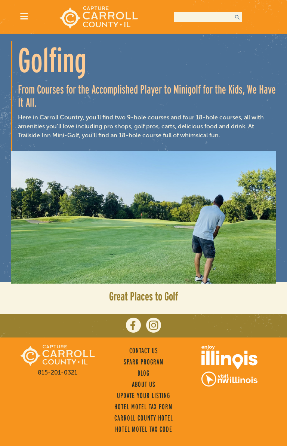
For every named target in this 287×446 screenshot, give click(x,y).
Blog (143, 373)
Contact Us (143, 350)
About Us (143, 384)
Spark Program (144, 362)
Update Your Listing (143, 395)
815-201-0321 (57, 372)
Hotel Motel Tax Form (143, 407)
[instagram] (153, 325)
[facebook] (133, 325)
